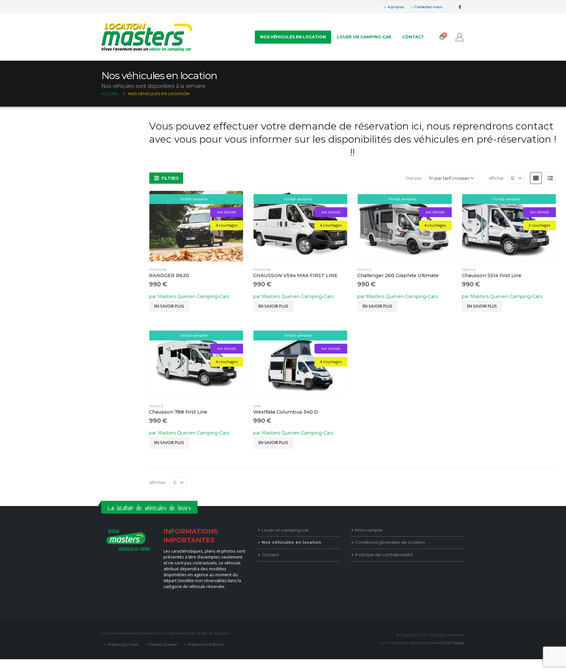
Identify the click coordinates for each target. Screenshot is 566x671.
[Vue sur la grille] (536, 178)
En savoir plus (169, 306)
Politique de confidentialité (384, 554)
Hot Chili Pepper (450, 642)
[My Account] (460, 37)
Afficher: (497, 178)
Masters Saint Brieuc (206, 644)
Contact (413, 36)
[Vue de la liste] (550, 178)
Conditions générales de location (390, 542)
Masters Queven (163, 644)
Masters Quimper (123, 644)
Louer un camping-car (364, 36)
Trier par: (414, 178)
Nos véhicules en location (293, 36)
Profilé (364, 270)
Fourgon (157, 270)
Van (256, 406)
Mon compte (369, 530)
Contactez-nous (428, 7)
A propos (395, 7)
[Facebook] (459, 6)
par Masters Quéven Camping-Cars (189, 296)
